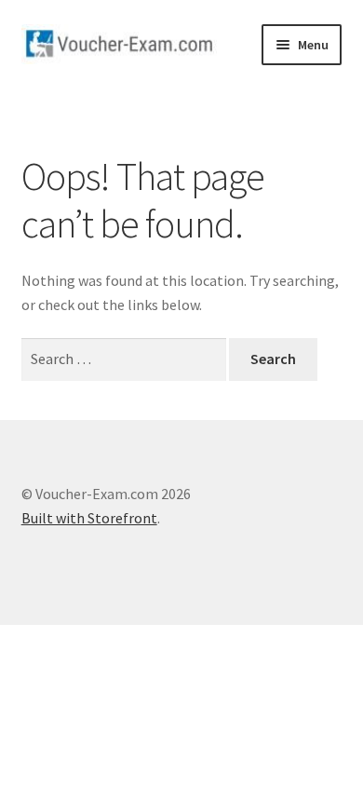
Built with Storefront (89, 517)
